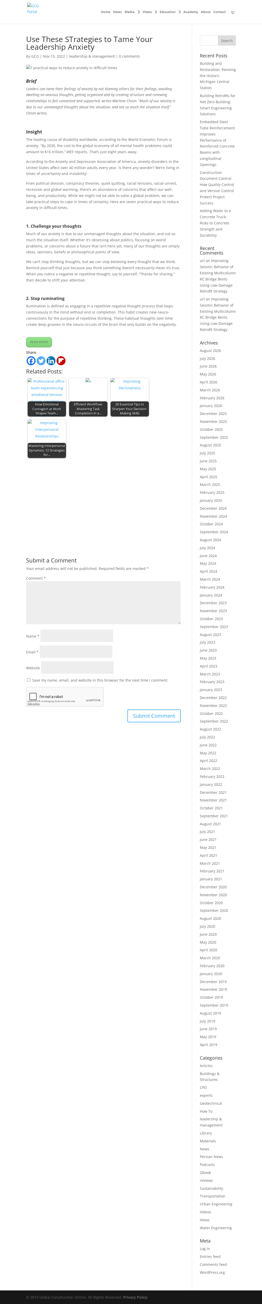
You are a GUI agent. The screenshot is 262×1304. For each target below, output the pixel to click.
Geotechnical (211, 1103)
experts (206, 1095)
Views (147, 12)
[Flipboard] (61, 360)
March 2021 (210, 863)
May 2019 (208, 1036)
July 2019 (207, 1021)
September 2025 (214, 437)
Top (249, 1291)
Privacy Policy (135, 1297)
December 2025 (213, 413)
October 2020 (211, 902)
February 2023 (212, 681)
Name (32, 636)
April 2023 (208, 666)
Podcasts (207, 1164)
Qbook (205, 1172)
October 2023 (211, 618)
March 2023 (210, 674)
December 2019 (213, 981)
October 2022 (211, 713)
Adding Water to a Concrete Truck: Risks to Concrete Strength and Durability (215, 222)
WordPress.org (212, 1272)
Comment (36, 578)
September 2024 (214, 531)
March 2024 (210, 579)
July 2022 (207, 737)
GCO (35, 56)
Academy (190, 12)
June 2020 (208, 934)
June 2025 (208, 460)
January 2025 (211, 500)
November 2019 (213, 989)
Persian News (211, 1156)
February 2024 (212, 587)
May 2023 (208, 658)
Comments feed (213, 1264)
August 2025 (210, 445)
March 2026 (210, 390)
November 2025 (213, 421)
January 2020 (211, 973)
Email (32, 652)
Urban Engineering (216, 1204)
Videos (205, 1211)
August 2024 (210, 539)
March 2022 (210, 768)
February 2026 (212, 397)
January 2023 (211, 689)
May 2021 (208, 847)
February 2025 (212, 492)
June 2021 (208, 839)
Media (130, 12)
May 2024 (208, 563)
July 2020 (207, 926)
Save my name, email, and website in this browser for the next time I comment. (100, 680)
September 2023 (214, 626)
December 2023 (213, 602)
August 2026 (210, 350)
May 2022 (208, 752)
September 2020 (214, 910)
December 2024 (213, 508)
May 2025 (208, 468)
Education (168, 12)
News (117, 12)
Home (105, 12)
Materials (208, 1141)
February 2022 (212, 776)
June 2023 (208, 650)
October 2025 (211, 429)
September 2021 (214, 815)
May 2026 (208, 374)
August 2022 (210, 729)
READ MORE (39, 342)
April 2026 (208, 382)
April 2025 (208, 476)
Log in (205, 1248)
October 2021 (211, 808)
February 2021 (212, 871)
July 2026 (207, 358)
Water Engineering (216, 1227)
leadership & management (92, 56)
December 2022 (213, 697)
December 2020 (213, 886)
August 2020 (210, 918)
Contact (219, 12)
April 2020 (208, 949)
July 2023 (207, 642)
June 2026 (208, 366)
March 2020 (210, 957)
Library (206, 1133)
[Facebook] (31, 360)
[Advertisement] (103, 498)
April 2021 (208, 855)
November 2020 (213, 894)
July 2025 (207, 453)
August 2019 (210, 1013)
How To (206, 1111)
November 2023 (213, 610)
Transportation (212, 1196)
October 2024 (211, 523)
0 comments (129, 56)
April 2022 (208, 760)
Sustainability (211, 1188)
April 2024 (208, 571)
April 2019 (208, 1044)
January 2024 (211, 595)
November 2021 (213, 800)
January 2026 (211, 405)
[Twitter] (41, 360)
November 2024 (213, 516)
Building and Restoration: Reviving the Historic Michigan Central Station (218, 75)
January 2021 (211, 879)
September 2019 (214, 1005)
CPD (203, 1087)
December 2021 (213, 792)
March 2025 (210, 484)
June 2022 (208, 745)
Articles (206, 1065)
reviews (206, 1180)
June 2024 (208, 555)
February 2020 (212, 965)
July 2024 (207, 547)
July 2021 (207, 831)
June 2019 (208, 1028)
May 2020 (208, 942)
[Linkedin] (51, 360)
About (206, 12)
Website (33, 667)
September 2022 (214, 721)
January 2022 (211, 784)
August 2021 (210, 823)
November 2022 (213, 705)
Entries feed (210, 1256)
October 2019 (211, 997)
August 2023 (210, 634)
